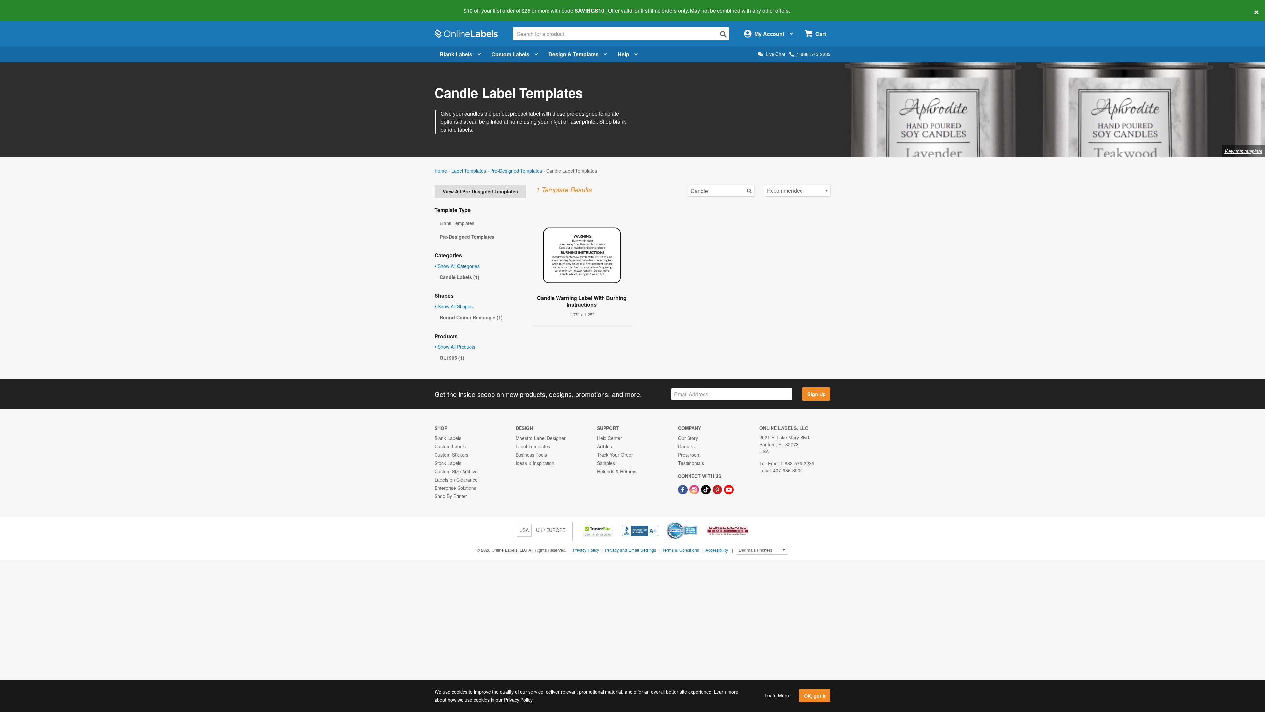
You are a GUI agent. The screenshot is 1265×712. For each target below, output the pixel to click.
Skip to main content (24, 6)
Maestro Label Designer (541, 438)
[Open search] (723, 34)
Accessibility (716, 550)
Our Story (688, 438)
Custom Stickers (451, 454)
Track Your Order (615, 454)
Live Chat (775, 54)
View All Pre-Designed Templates (480, 191)
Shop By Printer (451, 496)
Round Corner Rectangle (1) (471, 317)
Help (623, 54)
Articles (604, 446)
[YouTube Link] (729, 489)
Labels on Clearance (456, 479)
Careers (686, 446)
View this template (1243, 151)
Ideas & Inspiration (535, 463)
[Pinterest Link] (718, 489)
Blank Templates (457, 223)
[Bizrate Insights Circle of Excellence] (695, 523)
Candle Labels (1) (459, 277)
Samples (606, 463)
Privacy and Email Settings (630, 550)
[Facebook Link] (683, 489)
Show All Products (455, 346)
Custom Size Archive (456, 471)
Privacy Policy (586, 550)
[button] (598, 530)
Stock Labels (448, 463)
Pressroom (689, 454)
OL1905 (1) (452, 357)
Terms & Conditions (680, 550)
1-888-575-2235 (813, 54)
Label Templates (468, 170)
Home (441, 170)
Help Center (609, 438)
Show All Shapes (454, 306)
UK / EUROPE (550, 530)
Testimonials (691, 463)
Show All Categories (458, 266)
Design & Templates (573, 54)
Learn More (777, 695)
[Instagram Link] (694, 489)
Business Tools (531, 454)
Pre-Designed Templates (516, 170)
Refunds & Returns (616, 471)
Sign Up (816, 394)
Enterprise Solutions (455, 488)
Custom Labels (510, 54)
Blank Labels (456, 54)
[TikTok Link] (706, 489)
